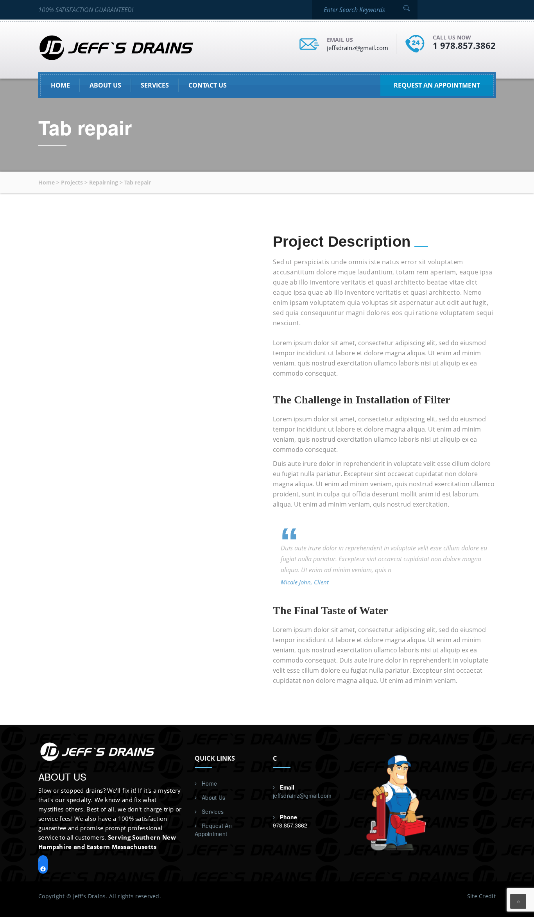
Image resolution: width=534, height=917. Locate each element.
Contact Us (207, 85)
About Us (105, 85)
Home (60, 85)
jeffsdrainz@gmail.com (357, 48)
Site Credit (481, 896)
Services (155, 85)
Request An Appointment (213, 830)
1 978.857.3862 (464, 45)
